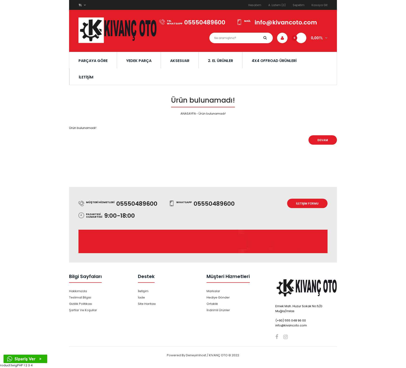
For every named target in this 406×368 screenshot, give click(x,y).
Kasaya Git (320, 5)
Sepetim (298, 5)
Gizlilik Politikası (80, 304)
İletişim (143, 291)
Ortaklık (212, 304)
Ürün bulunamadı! (212, 113)
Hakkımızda (78, 291)
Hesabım (254, 5)
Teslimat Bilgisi (80, 297)
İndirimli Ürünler (218, 310)
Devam (322, 140)
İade (141, 297)
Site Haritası (147, 304)
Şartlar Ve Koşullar (83, 310)
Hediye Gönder (218, 297)
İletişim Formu (307, 203)
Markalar (213, 291)
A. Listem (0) (277, 5)
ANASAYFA (188, 113)
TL (80, 5)
